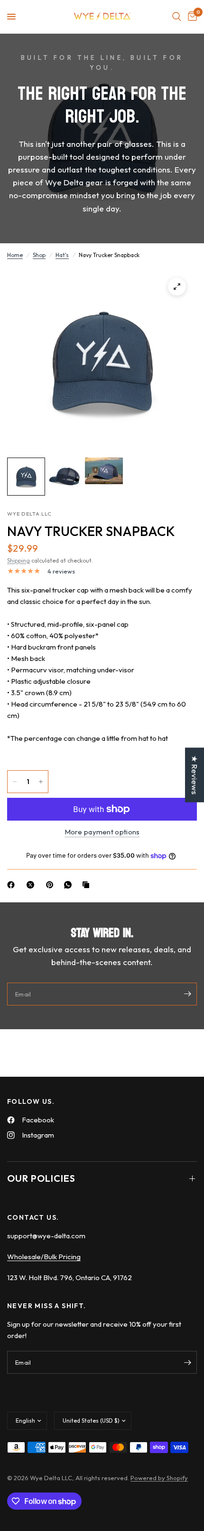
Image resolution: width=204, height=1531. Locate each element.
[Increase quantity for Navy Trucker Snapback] (41, 782)
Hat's (62, 254)
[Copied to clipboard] (87, 884)
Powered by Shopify (159, 1478)
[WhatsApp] (69, 884)
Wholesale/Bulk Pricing (44, 1256)
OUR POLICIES (41, 1178)
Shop (39, 254)
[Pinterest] (51, 884)
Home (15, 254)
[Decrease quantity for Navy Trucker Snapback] (15, 782)
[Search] (177, 16)
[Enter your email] (187, 994)
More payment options (102, 832)
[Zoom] (177, 286)
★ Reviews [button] (195, 774)
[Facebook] (13, 884)
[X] (32, 884)
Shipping (18, 560)
